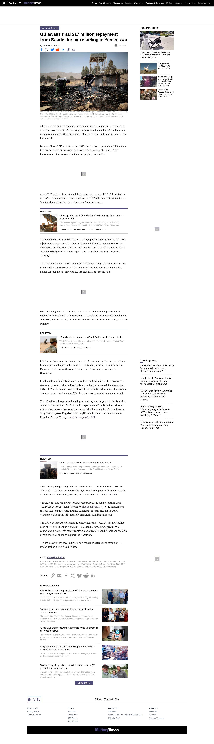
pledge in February (92, 506)
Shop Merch (73, 721)
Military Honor (190, 3)
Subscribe (72, 711)
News (94, 3)
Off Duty (169, 3)
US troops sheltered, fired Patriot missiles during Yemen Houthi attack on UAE (91, 217)
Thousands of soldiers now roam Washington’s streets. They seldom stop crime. (157, 425)
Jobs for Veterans (156, 718)
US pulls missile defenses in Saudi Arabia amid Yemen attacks (90, 337)
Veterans (178, 3)
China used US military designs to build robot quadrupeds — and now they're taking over (155, 54)
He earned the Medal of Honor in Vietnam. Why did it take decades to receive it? (157, 368)
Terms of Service (34, 715)
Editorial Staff (114, 718)
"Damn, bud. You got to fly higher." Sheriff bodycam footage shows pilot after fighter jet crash (165, 81)
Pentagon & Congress (154, 3)
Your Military (50, 28)
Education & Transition (134, 3)
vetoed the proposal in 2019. (82, 417)
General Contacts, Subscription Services (125, 715)
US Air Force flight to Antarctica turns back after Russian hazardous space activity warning (156, 395)
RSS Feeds (72, 718)
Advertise (112, 711)
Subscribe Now (204, 3)
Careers (152, 715)
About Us (153, 711)
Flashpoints (118, 3)
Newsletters (72, 715)
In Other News (48, 585)
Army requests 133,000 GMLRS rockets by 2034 (164, 66)
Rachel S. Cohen (51, 45)
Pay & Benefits (105, 3)
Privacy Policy (33, 711)
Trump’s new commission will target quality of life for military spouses (66, 610)
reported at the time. (106, 494)
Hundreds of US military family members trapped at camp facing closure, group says (155, 381)
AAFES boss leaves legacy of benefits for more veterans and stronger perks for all (69, 592)
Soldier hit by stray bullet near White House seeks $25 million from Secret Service (67, 666)
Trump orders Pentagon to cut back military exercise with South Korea (166, 93)
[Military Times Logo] (32, 3)
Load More (84, 682)
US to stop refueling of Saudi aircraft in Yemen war (85, 462)
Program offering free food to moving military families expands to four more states (67, 648)
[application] (157, 40)
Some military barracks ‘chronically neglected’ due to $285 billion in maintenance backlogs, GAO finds (155, 410)
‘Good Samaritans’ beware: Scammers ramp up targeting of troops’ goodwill (69, 629)
